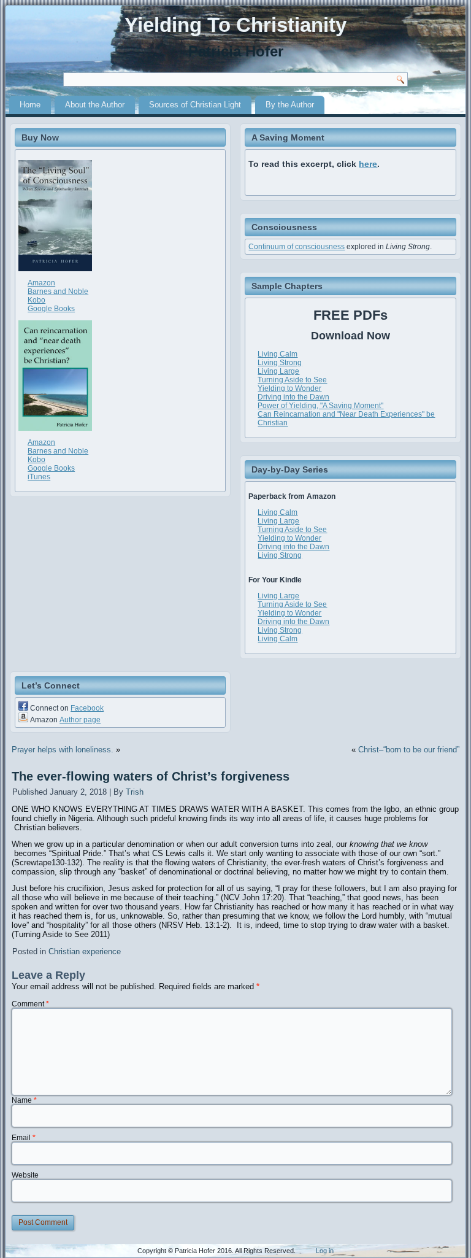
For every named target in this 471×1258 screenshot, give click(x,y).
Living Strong (280, 362)
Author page (80, 720)
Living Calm (277, 354)
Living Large (278, 371)
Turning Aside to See (292, 380)
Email (24, 1137)
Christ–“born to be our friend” (408, 749)
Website (25, 1175)
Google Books (51, 308)
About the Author (94, 104)
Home (30, 104)
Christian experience (84, 951)
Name (24, 1100)
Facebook (87, 708)
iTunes (39, 477)
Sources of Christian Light (195, 104)
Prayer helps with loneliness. (62, 749)
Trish (135, 792)
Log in (325, 1250)
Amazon (41, 283)
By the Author (290, 104)
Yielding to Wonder (289, 388)
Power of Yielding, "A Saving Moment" (320, 405)
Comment (30, 1004)
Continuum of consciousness (296, 246)
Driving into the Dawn (293, 397)
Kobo (36, 300)
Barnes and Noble (58, 291)
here (368, 164)
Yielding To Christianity (235, 25)
